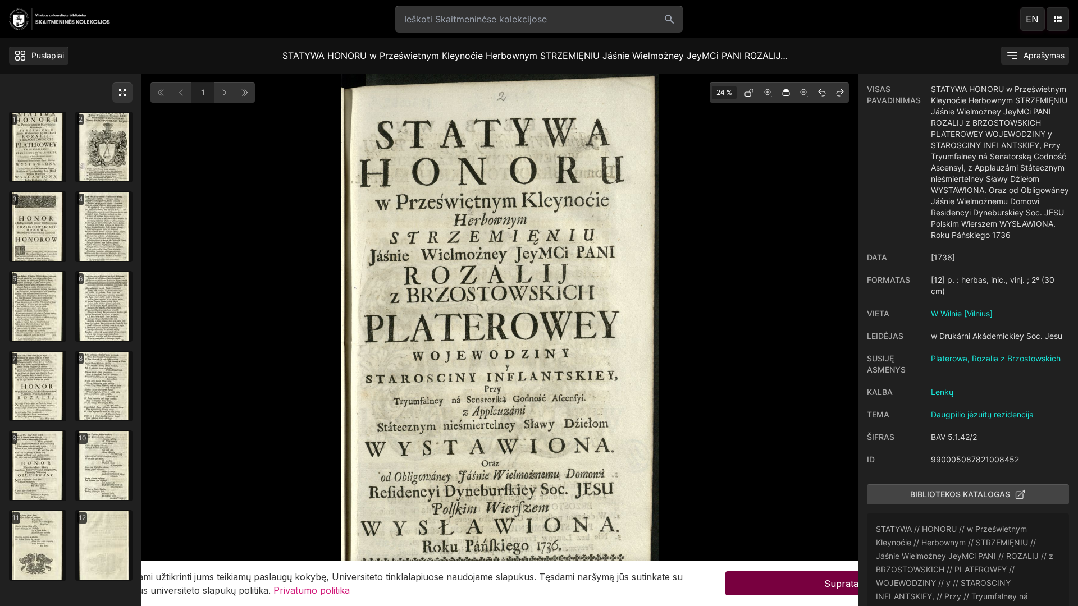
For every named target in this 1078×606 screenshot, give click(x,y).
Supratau (844, 583)
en (1032, 19)
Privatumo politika (311, 590)
